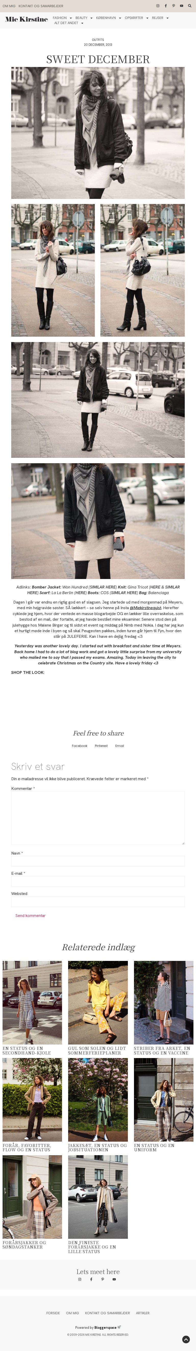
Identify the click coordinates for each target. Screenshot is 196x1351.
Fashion (60, 17)
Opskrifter (134, 17)
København (106, 17)
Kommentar (23, 789)
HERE (155, 587)
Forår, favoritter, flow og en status (27, 1147)
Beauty (81, 17)
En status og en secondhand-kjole (27, 1050)
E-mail (18, 873)
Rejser (157, 17)
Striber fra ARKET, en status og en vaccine (162, 1050)
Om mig (9, 6)
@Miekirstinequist (145, 607)
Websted (19, 894)
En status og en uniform (154, 1147)
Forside (53, 1313)
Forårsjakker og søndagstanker (24, 1245)
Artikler (143, 1313)
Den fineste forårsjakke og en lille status (92, 1247)
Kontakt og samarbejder (41, 6)
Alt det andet (66, 22)
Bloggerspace (105, 1327)
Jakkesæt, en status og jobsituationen (97, 1147)
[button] (79, 746)
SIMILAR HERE (103, 587)
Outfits (98, 40)
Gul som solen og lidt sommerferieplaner (97, 1050)
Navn (17, 853)
